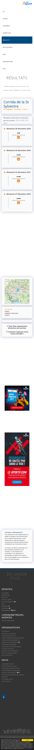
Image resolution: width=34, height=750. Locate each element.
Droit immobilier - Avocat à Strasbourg (12, 714)
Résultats (6, 40)
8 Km (18, 133)
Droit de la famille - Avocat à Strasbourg (12, 708)
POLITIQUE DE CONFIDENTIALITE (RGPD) (13, 675)
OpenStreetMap (19, 303)
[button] (18, 289)
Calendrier (6, 26)
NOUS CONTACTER (7, 655)
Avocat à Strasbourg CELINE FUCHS (11, 685)
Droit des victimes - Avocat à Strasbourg (12, 712)
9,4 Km (19, 155)
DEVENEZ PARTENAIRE (8, 620)
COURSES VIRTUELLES (8, 649)
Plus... (5, 69)
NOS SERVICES (6, 631)
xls (18, 137)
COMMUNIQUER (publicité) (9, 644)
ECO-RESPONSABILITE (8, 602)
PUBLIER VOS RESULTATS (9, 636)
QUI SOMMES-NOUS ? (8, 679)
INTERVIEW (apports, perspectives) (11, 670)
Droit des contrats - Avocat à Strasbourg (12, 719)
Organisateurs (8, 61)
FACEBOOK (5, 606)
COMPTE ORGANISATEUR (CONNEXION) (13, 638)
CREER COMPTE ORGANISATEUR (11, 640)
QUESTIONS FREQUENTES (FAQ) (10, 668)
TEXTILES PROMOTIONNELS (9, 653)
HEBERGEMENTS (6, 610)
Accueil (5, 18)
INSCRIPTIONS (6, 595)
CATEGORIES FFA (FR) (8, 664)
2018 (22, 120)
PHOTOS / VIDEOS (7, 599)
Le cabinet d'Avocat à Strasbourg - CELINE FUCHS (15, 692)
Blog (4, 54)
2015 (5, 123)
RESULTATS (5, 597)
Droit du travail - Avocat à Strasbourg (12, 716)
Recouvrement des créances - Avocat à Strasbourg (15, 721)
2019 (18, 120)
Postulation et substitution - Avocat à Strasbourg (15, 723)
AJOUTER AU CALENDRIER (9, 633)
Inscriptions (7, 33)
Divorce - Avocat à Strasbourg (10, 706)
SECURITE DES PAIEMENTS (9, 672)
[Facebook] (4, 696)
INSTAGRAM (5, 608)
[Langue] (17, 11)
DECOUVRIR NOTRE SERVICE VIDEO (11, 646)
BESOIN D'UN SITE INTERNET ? (10, 651)
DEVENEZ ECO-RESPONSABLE (10, 642)
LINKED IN (4, 677)
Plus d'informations (28, 748)
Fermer (27, 740)
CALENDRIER (5, 593)
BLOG (3, 604)
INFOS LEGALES (6, 681)
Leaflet (8, 303)
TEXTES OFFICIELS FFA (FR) (9, 666)
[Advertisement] (17, 255)
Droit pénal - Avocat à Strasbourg (11, 710)
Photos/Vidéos (7, 47)
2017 (27, 120)
